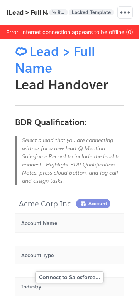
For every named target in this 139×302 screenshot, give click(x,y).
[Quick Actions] (125, 12)
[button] (69, 32)
